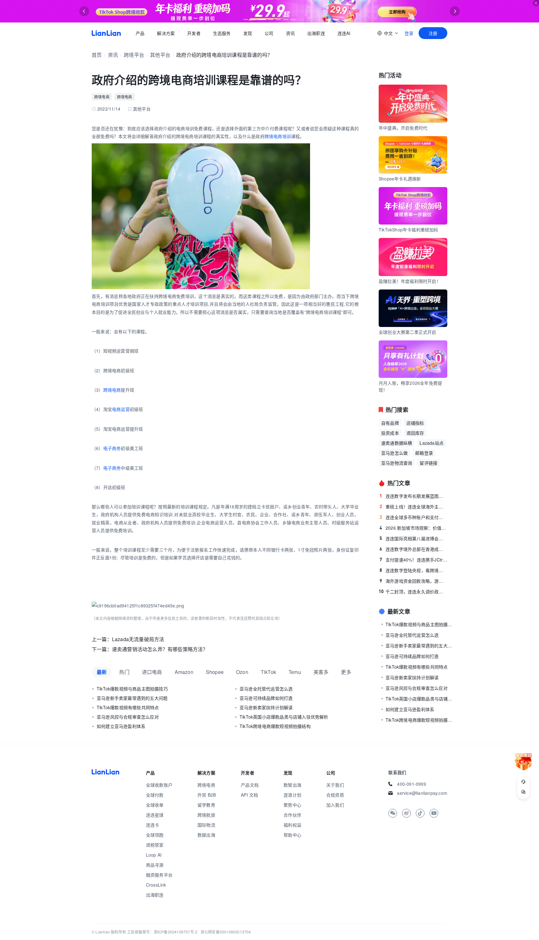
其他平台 (160, 54)
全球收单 (155, 805)
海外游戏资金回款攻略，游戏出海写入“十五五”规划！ (413, 581)
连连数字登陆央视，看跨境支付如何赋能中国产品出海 (413, 570)
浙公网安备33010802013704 (226, 931)
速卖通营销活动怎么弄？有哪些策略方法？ (160, 649)
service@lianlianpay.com (422, 793)
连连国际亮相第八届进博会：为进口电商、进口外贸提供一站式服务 (413, 538)
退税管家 (155, 845)
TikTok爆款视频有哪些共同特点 (128, 707)
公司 (269, 33)
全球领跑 (155, 835)
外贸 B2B (206, 795)
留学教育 (206, 805)
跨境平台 (134, 54)
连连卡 (152, 825)
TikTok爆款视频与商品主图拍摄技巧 (132, 688)
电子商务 (112, 448)
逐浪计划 (292, 795)
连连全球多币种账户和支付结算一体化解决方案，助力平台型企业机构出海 (413, 517)
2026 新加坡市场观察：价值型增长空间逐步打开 (413, 528)
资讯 (290, 33)
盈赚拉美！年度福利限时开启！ (410, 281)
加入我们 (335, 805)
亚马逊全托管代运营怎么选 (266, 688)
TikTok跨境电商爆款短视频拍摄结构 (275, 726)
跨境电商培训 (278, 136)
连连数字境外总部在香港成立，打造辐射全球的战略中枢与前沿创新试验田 (413, 549)
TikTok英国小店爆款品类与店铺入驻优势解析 (284, 717)
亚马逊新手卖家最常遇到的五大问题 (132, 698)
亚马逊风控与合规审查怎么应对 (128, 717)
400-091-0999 (411, 784)
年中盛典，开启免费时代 (403, 128)
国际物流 (206, 825)
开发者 (194, 33)
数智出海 (292, 785)
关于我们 (335, 785)
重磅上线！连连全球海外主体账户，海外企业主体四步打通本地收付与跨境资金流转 (413, 506)
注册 (433, 33)
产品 (140, 33)
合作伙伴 (292, 815)
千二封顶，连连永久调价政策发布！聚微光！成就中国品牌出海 (413, 591)
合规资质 (335, 795)
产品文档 (250, 785)
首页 (106, 33)
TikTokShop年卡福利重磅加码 (408, 229)
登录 (409, 33)
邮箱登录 (424, 453)
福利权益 (292, 825)
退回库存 (415, 433)
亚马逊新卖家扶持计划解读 (266, 707)
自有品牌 (390, 423)
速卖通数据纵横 (396, 443)
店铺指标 (415, 423)
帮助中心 (292, 835)
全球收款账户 (159, 785)
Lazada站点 (432, 443)
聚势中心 (292, 805)
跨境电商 (101, 96)
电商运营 (121, 409)
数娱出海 (206, 835)
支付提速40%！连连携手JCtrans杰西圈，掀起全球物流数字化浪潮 (413, 560)
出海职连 (316, 33)
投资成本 (390, 433)
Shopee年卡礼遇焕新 (400, 179)
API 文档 (249, 795)
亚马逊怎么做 (394, 453)
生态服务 (222, 33)
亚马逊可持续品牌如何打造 (266, 698)
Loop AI (154, 855)
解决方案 (166, 33)
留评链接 (428, 463)
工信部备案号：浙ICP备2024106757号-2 (162, 931)
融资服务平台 (159, 875)
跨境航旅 (206, 815)
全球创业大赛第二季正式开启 (407, 332)
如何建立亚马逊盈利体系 (121, 726)
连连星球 (155, 815)
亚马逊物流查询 (396, 463)
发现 (247, 33)
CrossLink (156, 885)
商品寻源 (155, 865)
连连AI (344, 33)
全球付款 (155, 795)
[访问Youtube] (434, 813)
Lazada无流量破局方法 (138, 639)
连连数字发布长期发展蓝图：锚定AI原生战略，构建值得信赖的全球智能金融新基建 (413, 496)
